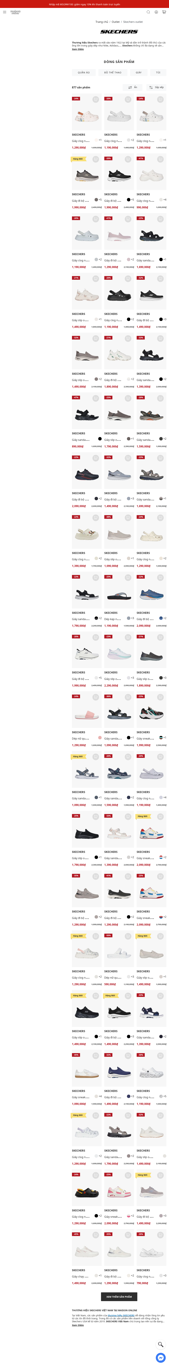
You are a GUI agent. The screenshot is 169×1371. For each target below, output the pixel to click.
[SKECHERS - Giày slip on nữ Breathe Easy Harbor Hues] (151, 948)
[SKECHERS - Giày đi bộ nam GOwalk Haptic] (87, 470)
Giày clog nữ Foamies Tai (152, 201)
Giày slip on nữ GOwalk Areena (123, 679)
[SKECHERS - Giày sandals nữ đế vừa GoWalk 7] (151, 351)
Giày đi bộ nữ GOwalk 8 (119, 1097)
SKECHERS (78, 134)
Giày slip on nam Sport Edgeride (92, 1037)
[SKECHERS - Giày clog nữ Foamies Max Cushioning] (87, 112)
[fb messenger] (161, 1357)
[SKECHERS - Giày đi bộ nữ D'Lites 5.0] (119, 351)
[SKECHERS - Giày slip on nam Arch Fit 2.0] (87, 351)
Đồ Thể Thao (112, 72)
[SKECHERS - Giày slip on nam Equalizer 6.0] (151, 1128)
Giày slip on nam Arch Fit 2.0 (89, 380)
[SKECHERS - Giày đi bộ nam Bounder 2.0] (87, 889)
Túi (158, 72)
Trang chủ (102, 22)
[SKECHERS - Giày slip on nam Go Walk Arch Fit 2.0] (119, 410)
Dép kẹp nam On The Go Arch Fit (124, 619)
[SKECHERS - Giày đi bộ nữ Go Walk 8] (119, 1008)
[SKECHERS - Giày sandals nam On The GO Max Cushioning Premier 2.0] (151, 231)
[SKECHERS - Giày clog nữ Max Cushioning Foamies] (151, 530)
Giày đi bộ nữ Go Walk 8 (119, 1037)
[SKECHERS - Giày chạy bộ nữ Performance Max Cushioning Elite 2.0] (87, 1247)
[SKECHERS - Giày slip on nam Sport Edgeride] (87, 1008)
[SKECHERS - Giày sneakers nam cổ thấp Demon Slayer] (151, 709)
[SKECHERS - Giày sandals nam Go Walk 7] (87, 590)
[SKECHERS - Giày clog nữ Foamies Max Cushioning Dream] (119, 112)
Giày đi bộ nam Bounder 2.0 (89, 918)
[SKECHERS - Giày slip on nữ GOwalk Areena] (119, 649)
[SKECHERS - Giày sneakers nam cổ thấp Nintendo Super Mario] (151, 889)
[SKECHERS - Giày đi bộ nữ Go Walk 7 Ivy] (119, 231)
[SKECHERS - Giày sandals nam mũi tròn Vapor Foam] (119, 709)
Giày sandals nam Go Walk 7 (89, 619)
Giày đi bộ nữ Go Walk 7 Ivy (121, 260)
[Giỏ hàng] (164, 12)
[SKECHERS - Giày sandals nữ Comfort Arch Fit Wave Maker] (87, 410)
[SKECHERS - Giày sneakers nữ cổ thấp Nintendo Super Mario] (151, 829)
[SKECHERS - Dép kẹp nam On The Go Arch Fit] (119, 590)
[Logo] (15, 11)
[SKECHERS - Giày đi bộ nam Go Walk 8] (87, 171)
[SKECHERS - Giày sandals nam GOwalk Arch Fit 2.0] (151, 410)
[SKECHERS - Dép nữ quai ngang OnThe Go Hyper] (87, 709)
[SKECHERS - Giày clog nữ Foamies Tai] (151, 171)
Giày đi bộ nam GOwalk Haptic (91, 499)
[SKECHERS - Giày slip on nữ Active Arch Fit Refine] (119, 530)
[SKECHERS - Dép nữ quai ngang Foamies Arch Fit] (119, 948)
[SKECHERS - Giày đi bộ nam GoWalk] (151, 291)
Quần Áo (84, 72)
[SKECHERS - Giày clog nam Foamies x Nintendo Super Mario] (87, 1187)
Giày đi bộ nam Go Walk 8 (88, 201)
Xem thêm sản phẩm (119, 1296)
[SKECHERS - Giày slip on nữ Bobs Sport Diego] (87, 291)
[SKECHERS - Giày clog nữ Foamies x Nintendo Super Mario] (87, 530)
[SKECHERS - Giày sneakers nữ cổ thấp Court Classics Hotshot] (87, 1068)
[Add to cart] (95, 99)
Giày (139, 72)
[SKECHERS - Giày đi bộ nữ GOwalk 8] (119, 1068)
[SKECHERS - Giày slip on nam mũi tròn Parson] (151, 649)
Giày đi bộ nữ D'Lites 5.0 (119, 380)
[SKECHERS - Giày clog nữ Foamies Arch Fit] (151, 1247)
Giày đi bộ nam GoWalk (151, 320)
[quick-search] (161, 1345)
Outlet (116, 22)
